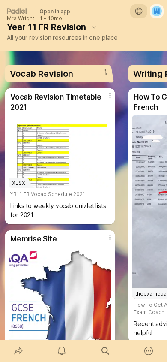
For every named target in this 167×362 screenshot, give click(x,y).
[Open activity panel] (62, 350)
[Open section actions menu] (106, 72)
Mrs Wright (20, 18)
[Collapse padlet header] (94, 27)
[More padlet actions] (149, 350)
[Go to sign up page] (157, 11)
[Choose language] (138, 11)
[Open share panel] (18, 350)
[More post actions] (104, 99)
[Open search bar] (105, 350)
